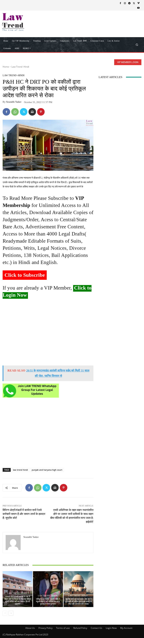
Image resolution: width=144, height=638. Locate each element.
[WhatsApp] (15, 112)
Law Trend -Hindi (20, 66)
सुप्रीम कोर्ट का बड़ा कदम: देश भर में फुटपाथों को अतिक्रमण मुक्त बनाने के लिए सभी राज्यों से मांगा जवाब (78, 601)
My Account (126, 628)
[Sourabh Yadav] (13, 542)
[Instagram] (125, 3)
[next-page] (11, 613)
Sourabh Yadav (14, 102)
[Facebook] (120, 3)
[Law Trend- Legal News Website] (22, 22)
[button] (137, 44)
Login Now (111, 628)
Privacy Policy (45, 628)
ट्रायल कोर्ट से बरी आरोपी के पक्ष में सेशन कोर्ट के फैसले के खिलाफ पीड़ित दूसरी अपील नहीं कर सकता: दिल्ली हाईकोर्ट (17, 600)
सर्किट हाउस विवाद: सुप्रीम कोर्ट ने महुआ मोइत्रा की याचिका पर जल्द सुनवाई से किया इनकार (48, 601)
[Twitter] (134, 3)
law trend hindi (20, 469)
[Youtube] (138, 7)
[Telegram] (129, 3)
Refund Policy (80, 628)
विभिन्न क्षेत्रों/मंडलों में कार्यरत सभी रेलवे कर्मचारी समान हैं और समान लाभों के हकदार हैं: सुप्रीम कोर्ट (24, 514)
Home (6, 66)
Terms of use (63, 628)
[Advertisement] (48, 333)
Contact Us (96, 628)
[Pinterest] (41, 112)
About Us (30, 628)
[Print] (32, 112)
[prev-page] (5, 613)
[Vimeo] (138, 3)
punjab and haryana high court (47, 469)
